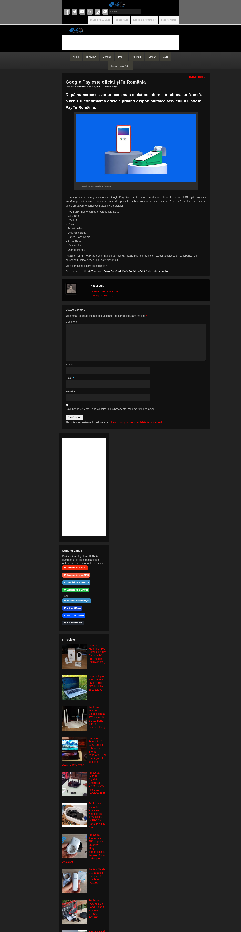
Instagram (98, 12)
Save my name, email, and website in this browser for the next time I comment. (111, 409)
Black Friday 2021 (100, 20)
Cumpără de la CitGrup (77, 590)
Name (70, 364)
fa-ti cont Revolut (74, 623)
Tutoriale (136, 56)
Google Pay (109, 271)
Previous (190, 77)
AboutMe (114, 291)
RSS (90, 12)
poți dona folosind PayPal (78, 601)
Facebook (67, 12)
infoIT (90, 271)
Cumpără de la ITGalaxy (78, 582)
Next (201, 77)
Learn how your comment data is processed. (136, 422)
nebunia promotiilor (144, 20)
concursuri (122, 20)
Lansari (152, 56)
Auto (165, 56)
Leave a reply (110, 87)
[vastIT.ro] (116, 4)
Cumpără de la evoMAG (78, 575)
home (76, 56)
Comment (72, 321)
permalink (163, 271)
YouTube (82, 12)
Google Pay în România (126, 271)
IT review (91, 56)
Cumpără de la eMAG (76, 568)
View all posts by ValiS (102, 296)
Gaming (107, 56)
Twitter (75, 12)
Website (70, 391)
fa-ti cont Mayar (74, 608)
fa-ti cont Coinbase (75, 615)
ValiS (98, 87)
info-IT (121, 56)
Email (105, 12)
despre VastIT (168, 20)
